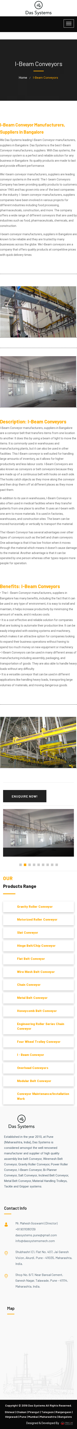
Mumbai (33, 1416)
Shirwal (10, 1412)
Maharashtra (48, 1416)
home (23, 77)
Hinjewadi (11, 1416)
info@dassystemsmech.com (35, 1241)
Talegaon (47, 1412)
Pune (23, 1416)
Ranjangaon (63, 1412)
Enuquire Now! (25, 796)
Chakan (21, 1412)
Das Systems (36, 1405)
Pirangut (33, 1412)
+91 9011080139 (25, 1229)
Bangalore (65, 1416)
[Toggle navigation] (69, 23)
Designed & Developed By (43, 1423)
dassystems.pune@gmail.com (36, 1235)
